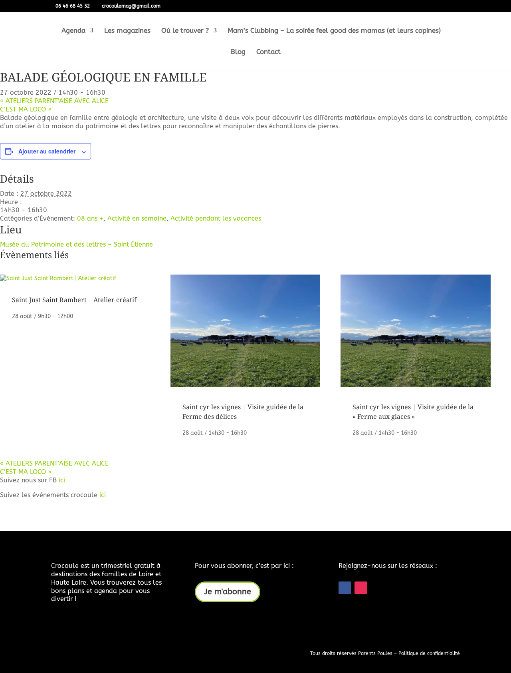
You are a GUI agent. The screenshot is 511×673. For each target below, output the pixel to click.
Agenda (73, 31)
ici (62, 480)
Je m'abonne (227, 591)
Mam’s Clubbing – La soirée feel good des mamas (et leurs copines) (334, 31)
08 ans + (90, 218)
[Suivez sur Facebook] (345, 587)
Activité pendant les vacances (215, 218)
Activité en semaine (136, 218)
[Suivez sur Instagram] (361, 587)
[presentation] (58, 278)
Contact (268, 52)
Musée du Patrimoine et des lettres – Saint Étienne (76, 244)
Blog (238, 52)
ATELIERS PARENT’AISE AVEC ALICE (54, 101)
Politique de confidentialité (429, 653)
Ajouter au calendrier (46, 151)
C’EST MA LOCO (25, 109)
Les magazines (127, 31)
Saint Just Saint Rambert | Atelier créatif (74, 299)
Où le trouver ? (185, 31)
